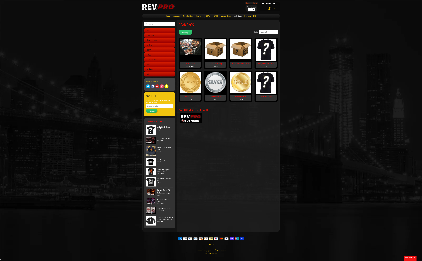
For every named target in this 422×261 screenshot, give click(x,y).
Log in (248, 3)
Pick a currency (251, 7)
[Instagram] (162, 86)
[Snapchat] (166, 86)
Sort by (256, 32)
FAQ (254, 16)
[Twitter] (148, 86)
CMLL (216, 16)
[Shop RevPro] (158, 7)
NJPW (208, 16)
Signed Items (226, 16)
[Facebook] (153, 86)
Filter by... (185, 32)
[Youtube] (157, 86)
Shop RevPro (210, 250)
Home (168, 16)
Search (211, 244)
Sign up (255, 3)
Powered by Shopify (211, 253)
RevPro (198, 16)
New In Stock (188, 16)
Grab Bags (238, 16)
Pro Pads (247, 16)
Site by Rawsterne (211, 252)
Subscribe (152, 111)
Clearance (177, 16)
